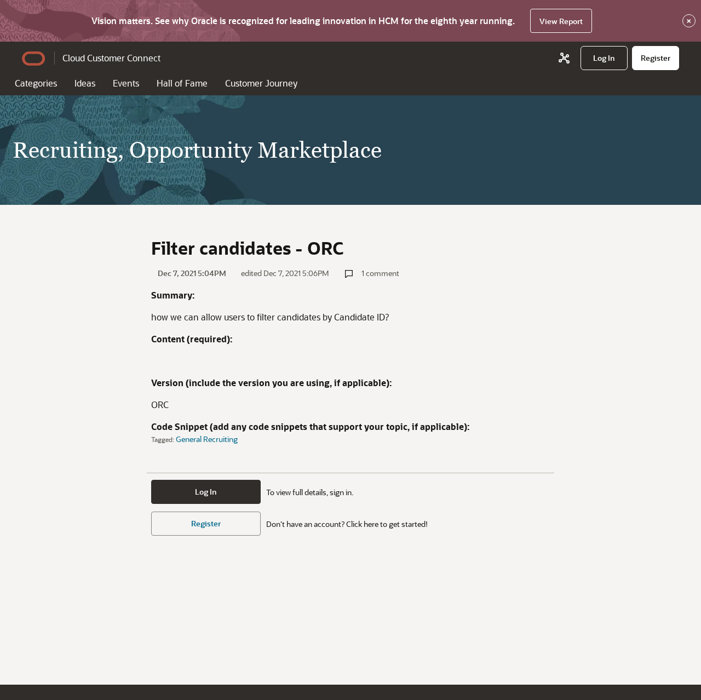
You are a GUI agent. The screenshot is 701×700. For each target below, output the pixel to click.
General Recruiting (207, 439)
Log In (206, 491)
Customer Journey (261, 83)
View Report (561, 21)
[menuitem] (604, 58)
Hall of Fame (182, 83)
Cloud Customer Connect (111, 58)
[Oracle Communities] (564, 58)
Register (206, 523)
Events (126, 83)
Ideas (84, 83)
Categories (36, 83)
